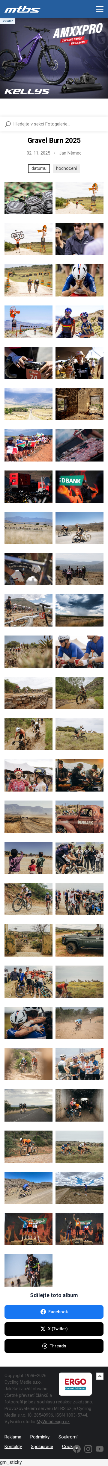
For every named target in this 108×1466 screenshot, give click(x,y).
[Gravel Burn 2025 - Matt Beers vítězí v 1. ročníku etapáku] (28, 239)
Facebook (58, 1311)
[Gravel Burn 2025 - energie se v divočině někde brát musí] (28, 486)
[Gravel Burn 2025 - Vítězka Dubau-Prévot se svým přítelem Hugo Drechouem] (28, 1023)
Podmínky (40, 1437)
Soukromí (67, 1437)
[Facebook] (77, 1449)
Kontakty (13, 1446)
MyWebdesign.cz (53, 1421)
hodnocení (66, 168)
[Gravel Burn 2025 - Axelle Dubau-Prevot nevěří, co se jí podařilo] (80, 280)
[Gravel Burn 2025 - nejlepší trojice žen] (28, 1229)
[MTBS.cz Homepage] (22, 9)
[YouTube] (100, 1449)
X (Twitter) (58, 1328)
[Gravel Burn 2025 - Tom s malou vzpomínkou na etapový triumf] (80, 363)
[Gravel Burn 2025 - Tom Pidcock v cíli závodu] (28, 280)
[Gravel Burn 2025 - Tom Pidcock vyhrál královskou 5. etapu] (28, 321)
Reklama (12, 1437)
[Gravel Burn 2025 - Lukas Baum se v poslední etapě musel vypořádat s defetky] (28, 569)
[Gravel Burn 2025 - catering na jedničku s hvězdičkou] (80, 445)
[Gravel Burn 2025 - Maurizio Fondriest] (80, 1064)
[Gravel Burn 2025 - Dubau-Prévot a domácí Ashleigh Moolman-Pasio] (28, 1064)
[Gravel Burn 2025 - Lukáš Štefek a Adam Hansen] (80, 652)
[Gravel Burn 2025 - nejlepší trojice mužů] (80, 1229)
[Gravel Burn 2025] (28, 198)
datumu (39, 168)
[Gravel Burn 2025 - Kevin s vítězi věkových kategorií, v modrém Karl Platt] (28, 982)
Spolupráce (42, 1446)
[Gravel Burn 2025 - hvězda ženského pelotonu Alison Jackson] (28, 775)
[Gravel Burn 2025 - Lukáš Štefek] (28, 1188)
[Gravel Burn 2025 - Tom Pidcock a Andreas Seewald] (80, 528)
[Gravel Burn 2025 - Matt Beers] (80, 198)
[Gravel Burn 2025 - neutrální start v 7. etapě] (80, 899)
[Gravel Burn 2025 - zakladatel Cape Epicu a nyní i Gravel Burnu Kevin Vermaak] (80, 239)
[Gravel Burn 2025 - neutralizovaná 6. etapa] (80, 1105)
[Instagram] (88, 1449)
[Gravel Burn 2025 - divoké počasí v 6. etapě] (80, 610)
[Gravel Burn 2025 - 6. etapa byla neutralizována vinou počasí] (80, 569)
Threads (58, 1346)
